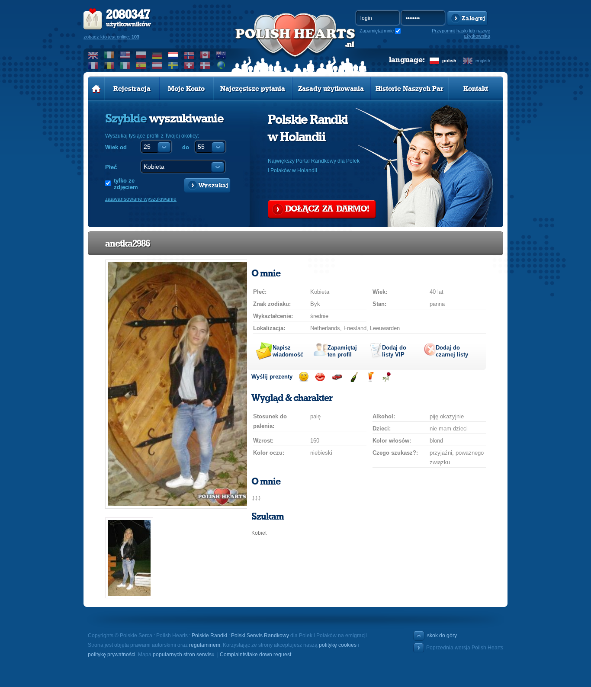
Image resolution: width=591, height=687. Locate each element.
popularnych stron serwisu (184, 655)
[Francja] (93, 65)
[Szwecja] (173, 65)
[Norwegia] (189, 55)
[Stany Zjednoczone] (125, 55)
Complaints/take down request (255, 655)
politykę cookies (338, 645)
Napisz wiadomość (288, 351)
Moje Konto (186, 88)
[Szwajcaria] (189, 65)
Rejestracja (132, 88)
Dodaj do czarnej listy (452, 351)
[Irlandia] (109, 55)
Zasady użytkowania (331, 88)
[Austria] (157, 65)
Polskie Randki (209, 635)
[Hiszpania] (141, 65)
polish (449, 60)
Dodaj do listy (394, 351)
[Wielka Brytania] (93, 55)
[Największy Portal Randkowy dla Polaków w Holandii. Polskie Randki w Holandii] (295, 43)
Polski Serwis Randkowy (260, 635)
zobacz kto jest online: (111, 36)
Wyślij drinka (370, 377)
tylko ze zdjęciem (126, 183)
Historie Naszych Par (409, 88)
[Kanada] (205, 55)
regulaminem (204, 645)
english (482, 60)
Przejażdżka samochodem (336, 377)
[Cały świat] (221, 65)
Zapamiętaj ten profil (342, 351)
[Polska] (141, 55)
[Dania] (205, 65)
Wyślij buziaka (320, 377)
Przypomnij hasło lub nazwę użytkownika (461, 33)
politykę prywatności (111, 655)
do (185, 147)
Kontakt (475, 88)
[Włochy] (125, 65)
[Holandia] (173, 55)
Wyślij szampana (354, 377)
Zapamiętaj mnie (377, 30)
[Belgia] (109, 65)
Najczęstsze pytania (252, 88)
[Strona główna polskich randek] (96, 89)
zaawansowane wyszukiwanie (141, 199)
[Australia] (221, 55)
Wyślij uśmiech (303, 377)
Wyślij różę (387, 377)
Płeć (111, 167)
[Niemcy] (157, 55)
